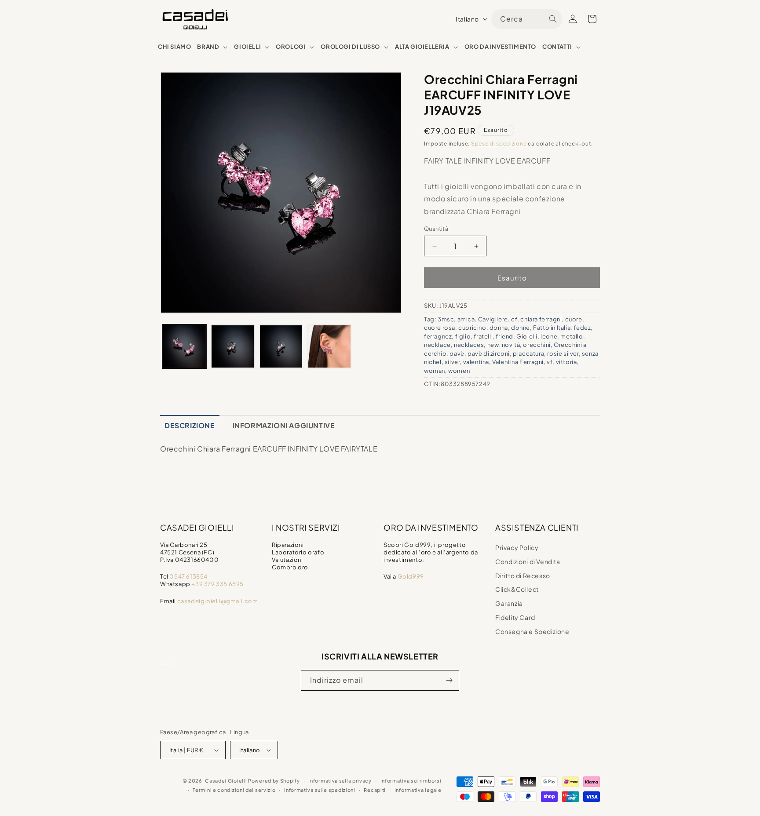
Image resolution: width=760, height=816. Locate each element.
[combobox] (527, 19)
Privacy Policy (516, 547)
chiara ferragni (541, 319)
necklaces (469, 344)
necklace (437, 344)
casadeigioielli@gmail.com (217, 601)
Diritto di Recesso (522, 575)
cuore (573, 319)
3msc (446, 319)
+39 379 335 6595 (217, 583)
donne (520, 327)
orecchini (536, 344)
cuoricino (472, 327)
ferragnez (438, 336)
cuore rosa (439, 327)
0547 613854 (188, 576)
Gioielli (526, 336)
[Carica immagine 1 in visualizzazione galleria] (184, 346)
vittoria (566, 361)
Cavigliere (493, 319)
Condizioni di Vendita (527, 561)
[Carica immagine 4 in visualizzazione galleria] (329, 346)
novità (511, 344)
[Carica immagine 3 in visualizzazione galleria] (281, 346)
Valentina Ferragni (518, 361)
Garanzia (509, 603)
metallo (571, 336)
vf (549, 361)
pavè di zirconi (489, 353)
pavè (456, 353)
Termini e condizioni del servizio (234, 790)
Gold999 (411, 576)
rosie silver (562, 353)
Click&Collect (517, 589)
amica (466, 319)
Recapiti (375, 790)
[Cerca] (553, 19)
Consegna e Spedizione (532, 631)
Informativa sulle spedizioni (319, 790)
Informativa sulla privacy (340, 780)
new (493, 344)
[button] (212, 47)
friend (504, 336)
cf (514, 319)
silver (452, 361)
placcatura (528, 353)
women (459, 370)
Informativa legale (418, 790)
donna (499, 327)
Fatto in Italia (551, 327)
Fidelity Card (515, 617)
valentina (476, 361)
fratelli (483, 336)
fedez (582, 327)
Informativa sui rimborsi (411, 780)
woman (434, 370)
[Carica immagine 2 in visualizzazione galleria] (233, 346)
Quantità (436, 228)
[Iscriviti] (449, 680)
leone (549, 336)
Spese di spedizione (498, 143)
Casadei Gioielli (226, 780)
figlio (463, 336)
